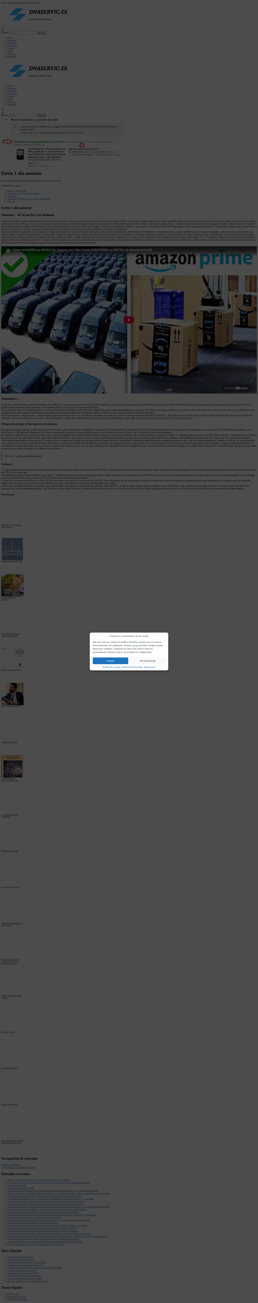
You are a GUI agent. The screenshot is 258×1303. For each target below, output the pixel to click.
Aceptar (110, 661)
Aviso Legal (149, 667)
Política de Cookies (112, 667)
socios (135, 645)
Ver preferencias (148, 661)
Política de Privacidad (132, 667)
